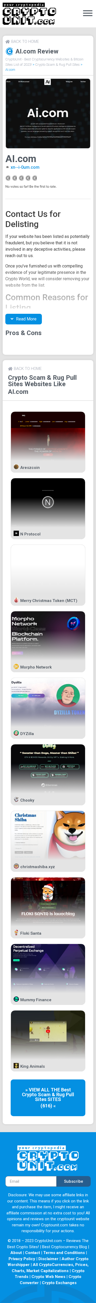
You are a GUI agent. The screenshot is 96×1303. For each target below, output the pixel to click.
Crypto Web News (48, 1276)
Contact (32, 1252)
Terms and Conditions (64, 1252)
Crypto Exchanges (59, 1282)
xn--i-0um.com (25, 167)
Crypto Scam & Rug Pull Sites (57, 65)
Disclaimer (48, 1258)
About (16, 1252)
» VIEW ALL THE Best (48, 1089)
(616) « (48, 1105)
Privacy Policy (22, 1258)
